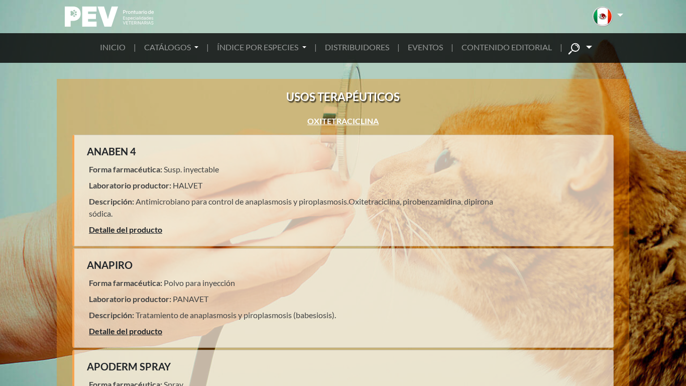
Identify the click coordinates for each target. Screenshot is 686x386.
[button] (608, 16)
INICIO (113, 47)
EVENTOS (425, 47)
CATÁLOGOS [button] (168, 47)
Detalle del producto (125, 229)
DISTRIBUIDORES (357, 47)
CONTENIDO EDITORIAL (507, 47)
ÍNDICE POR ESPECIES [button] (258, 47)
